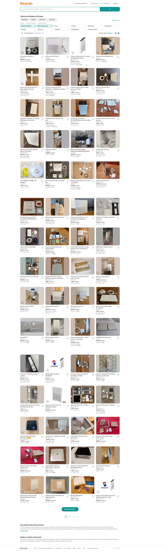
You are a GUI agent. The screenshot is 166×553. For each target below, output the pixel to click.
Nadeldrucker (112, 539)
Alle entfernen (116, 20)
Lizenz (102, 539)
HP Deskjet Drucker (112, 529)
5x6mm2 (33, 539)
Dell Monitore (59, 529)
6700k (37, 539)
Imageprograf (96, 539)
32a (21, 539)
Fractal (75, 539)
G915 (82, 539)
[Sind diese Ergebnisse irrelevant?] (43, 33)
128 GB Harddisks (25, 527)
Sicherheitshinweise (92, 548)
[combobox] (60, 9)
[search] (110, 9)
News (78, 548)
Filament (87, 529)
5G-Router (33, 527)
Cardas (57, 539)
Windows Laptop (60, 541)
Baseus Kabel (76, 527)
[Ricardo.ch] (26, 3)
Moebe (106, 539)
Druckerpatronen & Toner (70, 529)
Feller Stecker (81, 529)
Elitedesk (70, 539)
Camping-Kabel (24, 529)
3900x (24, 539)
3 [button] (74, 517)
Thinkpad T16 (39, 541)
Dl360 (65, 539)
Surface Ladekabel (29, 541)
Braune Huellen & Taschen (87, 527)
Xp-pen (67, 541)
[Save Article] (42, 57)
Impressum (58, 548)
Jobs (83, 548)
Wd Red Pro (52, 541)
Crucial (61, 539)
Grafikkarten (102, 529)
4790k (28, 539)
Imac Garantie (88, 539)
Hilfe (74, 548)
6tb (45, 539)
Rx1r (117, 539)
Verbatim (45, 541)
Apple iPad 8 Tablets (66, 527)
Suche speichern (70, 509)
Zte (70, 541)
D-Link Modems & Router (48, 529)
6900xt (42, 539)
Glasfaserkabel (95, 529)
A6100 (48, 539)
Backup (53, 539)
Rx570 (22, 541)
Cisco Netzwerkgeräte (35, 529)
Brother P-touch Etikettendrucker (104, 527)
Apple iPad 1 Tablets (54, 527)
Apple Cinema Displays (42, 527)
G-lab (78, 539)
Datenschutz (67, 548)
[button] (81, 3)
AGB (35, 548)
